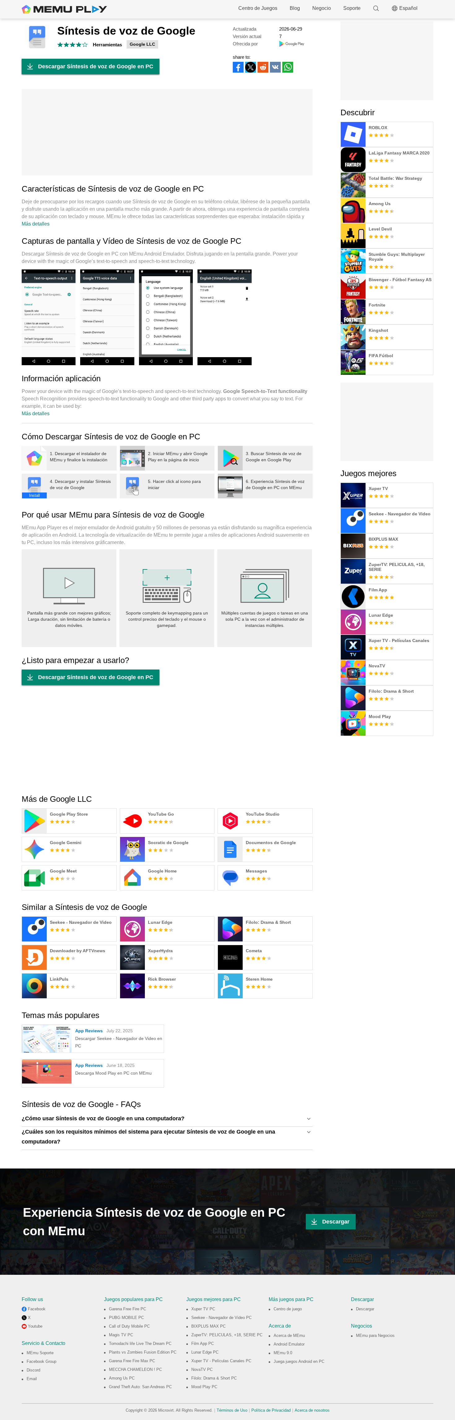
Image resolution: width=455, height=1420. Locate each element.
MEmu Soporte (40, 1352)
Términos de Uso (232, 1410)
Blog (295, 8)
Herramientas (107, 44)
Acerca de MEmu (289, 1335)
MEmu (64, 9)
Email (32, 1378)
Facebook (37, 1309)
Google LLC (142, 44)
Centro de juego (288, 1309)
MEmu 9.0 (283, 1352)
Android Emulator (289, 1344)
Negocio (321, 8)
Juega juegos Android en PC (299, 1361)
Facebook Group (41, 1361)
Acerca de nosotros (312, 1410)
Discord (33, 1370)
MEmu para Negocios (375, 1335)
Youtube (35, 1326)
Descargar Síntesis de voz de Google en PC (95, 66)
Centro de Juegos (257, 8)
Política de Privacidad (271, 1410)
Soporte (352, 8)
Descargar (335, 1222)
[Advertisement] (167, 132)
